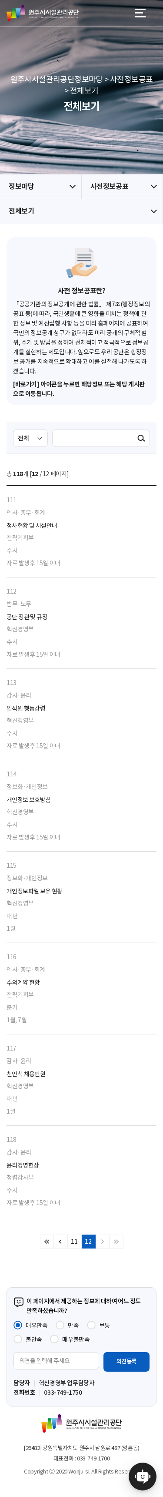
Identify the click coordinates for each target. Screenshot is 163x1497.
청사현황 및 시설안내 (32, 526)
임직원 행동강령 (26, 708)
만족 (73, 1325)
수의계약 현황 (23, 983)
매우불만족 (76, 1339)
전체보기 (21, 211)
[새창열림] (142, 1476)
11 (74, 1241)
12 (88, 1241)
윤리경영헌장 (23, 1165)
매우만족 (36, 1325)
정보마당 (21, 186)
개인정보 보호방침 (29, 800)
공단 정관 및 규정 (27, 617)
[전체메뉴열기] (140, 13)
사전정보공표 (109, 186)
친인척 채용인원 (26, 1074)
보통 (104, 1325)
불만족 (34, 1339)
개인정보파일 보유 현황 (35, 891)
